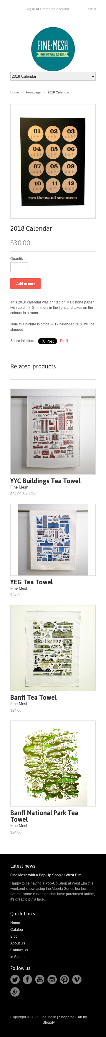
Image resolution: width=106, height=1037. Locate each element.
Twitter (15, 979)
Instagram (52, 979)
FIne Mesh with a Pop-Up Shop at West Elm (46, 875)
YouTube (39, 979)
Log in (30, 9)
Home (15, 923)
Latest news (22, 866)
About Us (17, 943)
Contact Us (19, 950)
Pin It (64, 341)
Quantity (17, 259)
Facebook (27, 979)
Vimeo (77, 979)
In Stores (17, 957)
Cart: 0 (90, 9)
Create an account (54, 9)
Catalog (16, 930)
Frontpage (33, 92)
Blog (14, 936)
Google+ (15, 992)
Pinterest (64, 979)
